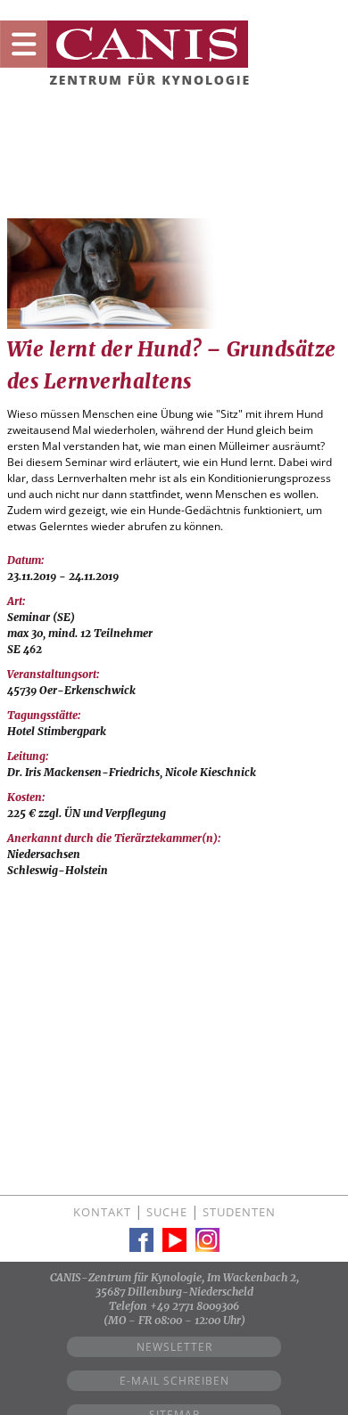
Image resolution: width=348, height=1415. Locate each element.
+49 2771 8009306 (194, 1306)
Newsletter (174, 1346)
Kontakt (102, 1212)
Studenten (239, 1212)
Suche (166, 1212)
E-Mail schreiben (174, 1380)
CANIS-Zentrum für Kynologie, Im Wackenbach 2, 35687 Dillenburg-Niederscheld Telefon (174, 1292)
